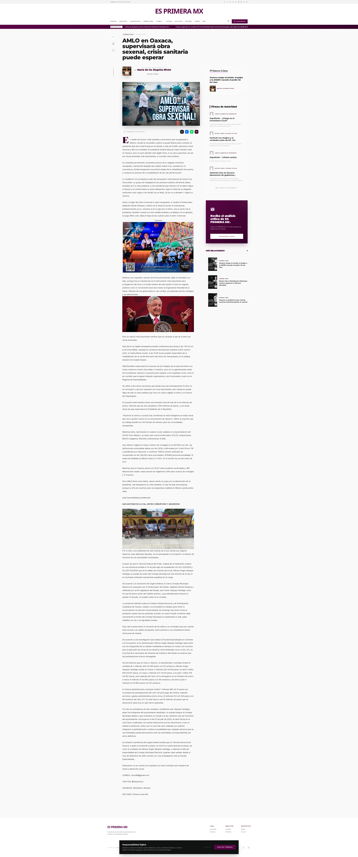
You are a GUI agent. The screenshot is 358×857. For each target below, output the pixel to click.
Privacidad (208, 847)
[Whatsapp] (244, 2)
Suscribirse (239, 21)
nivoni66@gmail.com (140, 775)
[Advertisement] (227, 46)
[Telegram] (241, 2)
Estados (169, 21)
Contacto (228, 829)
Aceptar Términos (225, 847)
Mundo (197, 21)
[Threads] (233, 2)
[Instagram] (230, 2)
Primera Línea (148, 21)
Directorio (228, 832)
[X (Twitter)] (182, 132)
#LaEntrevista (135, 21)
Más (205, 21)
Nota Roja (178, 21)
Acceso (243, 832)
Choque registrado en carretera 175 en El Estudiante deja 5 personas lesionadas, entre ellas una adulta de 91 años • (191, 27)
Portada (113, 21)
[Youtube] (238, 2)
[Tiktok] (235, 2)
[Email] (247, 2)
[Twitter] (224, 2)
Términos (212, 832)
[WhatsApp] (192, 132)
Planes (243, 829)
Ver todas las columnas (226, 187)
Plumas (159, 21)
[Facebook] (227, 2)
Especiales (123, 21)
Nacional (188, 21)
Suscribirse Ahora (227, 236)
